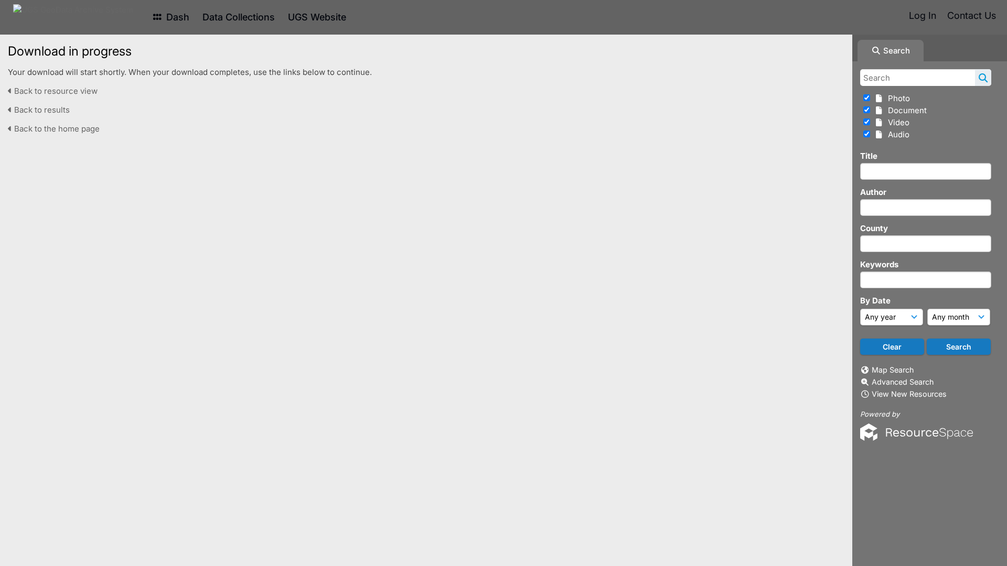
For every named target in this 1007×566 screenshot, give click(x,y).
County (874, 228)
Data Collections (238, 17)
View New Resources (909, 393)
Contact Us (971, 15)
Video (896, 122)
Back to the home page (56, 129)
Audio (896, 134)
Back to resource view (55, 91)
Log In (922, 15)
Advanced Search (903, 381)
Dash (176, 17)
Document (905, 110)
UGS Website (317, 17)
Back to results (41, 110)
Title (868, 156)
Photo (897, 98)
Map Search (893, 369)
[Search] (983, 77)
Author (873, 192)
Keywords (879, 264)
